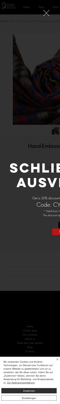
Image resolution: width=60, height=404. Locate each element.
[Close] (55, 361)
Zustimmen (29, 390)
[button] (46, 13)
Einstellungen (29, 398)
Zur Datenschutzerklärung (21, 382)
